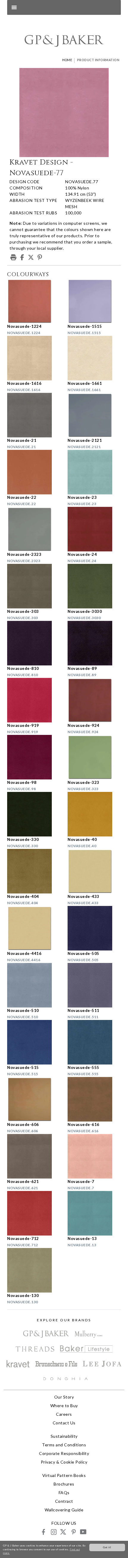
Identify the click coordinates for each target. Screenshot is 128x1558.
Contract (64, 1501)
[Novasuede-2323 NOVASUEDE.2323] (33, 529)
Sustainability (64, 1436)
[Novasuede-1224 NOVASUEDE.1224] (33, 301)
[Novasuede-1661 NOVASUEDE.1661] (94, 358)
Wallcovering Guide (64, 1509)
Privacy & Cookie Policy (64, 1461)
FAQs (64, 1492)
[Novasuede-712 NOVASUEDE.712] (33, 1213)
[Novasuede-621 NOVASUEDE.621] (33, 1156)
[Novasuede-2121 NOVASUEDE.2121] (94, 415)
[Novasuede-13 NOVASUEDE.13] (94, 1213)
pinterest (73, 1531)
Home (67, 60)
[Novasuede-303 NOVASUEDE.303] (33, 586)
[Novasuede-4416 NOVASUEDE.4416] (33, 928)
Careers (64, 1414)
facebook (43, 1531)
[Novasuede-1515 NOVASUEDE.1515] (94, 301)
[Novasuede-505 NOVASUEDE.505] (94, 928)
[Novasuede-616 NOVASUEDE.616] (94, 1099)
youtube (82, 1531)
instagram (53, 1531)
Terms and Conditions (64, 1444)
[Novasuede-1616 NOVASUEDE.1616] (33, 358)
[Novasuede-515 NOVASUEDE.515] (33, 1042)
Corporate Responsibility (64, 1453)
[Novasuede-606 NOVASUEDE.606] (33, 1099)
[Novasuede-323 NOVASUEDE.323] (94, 757)
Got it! (107, 1547)
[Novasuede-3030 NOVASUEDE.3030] (94, 586)
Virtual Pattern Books (64, 1475)
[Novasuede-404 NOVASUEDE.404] (33, 871)
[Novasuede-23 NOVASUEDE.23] (94, 472)
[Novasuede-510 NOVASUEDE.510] (33, 985)
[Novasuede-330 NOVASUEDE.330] (33, 814)
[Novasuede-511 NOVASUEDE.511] (94, 985)
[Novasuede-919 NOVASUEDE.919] (33, 700)
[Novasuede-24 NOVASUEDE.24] (94, 529)
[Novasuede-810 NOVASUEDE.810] (33, 643)
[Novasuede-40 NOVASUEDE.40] (94, 814)
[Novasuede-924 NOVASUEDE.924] (94, 700)
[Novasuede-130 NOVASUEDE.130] (33, 1270)
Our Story (64, 1396)
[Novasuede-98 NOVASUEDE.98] (33, 757)
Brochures (64, 1483)
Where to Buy (64, 1405)
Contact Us (64, 1422)
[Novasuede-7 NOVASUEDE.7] (94, 1156)
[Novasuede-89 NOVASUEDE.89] (94, 643)
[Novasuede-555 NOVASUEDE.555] (94, 1042)
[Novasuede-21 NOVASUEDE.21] (33, 415)
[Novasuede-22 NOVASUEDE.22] (33, 472)
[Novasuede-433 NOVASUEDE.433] (94, 871)
